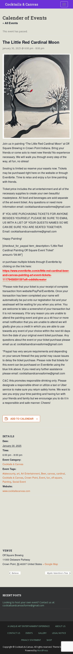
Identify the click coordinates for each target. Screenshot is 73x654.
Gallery (42, 633)
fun (48, 477)
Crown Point (31, 477)
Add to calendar (21, 418)
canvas (51, 473)
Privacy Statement (31, 640)
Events (29, 633)
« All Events (10, 23)
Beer (43, 473)
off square (56, 477)
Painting (7, 481)
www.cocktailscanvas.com (16, 491)
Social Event (19, 481)
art (18, 473)
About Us (60, 626)
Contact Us (13, 633)
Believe (15, 573)
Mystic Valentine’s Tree (58, 573)
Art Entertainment (30, 473)
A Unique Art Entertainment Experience (29, 626)
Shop (49, 640)
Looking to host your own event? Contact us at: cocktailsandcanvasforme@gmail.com (29, 604)
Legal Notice (59, 633)
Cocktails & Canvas (21, 4)
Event (42, 477)
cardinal (60, 473)
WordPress (42, 650)
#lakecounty (9, 473)
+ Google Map (50, 564)
